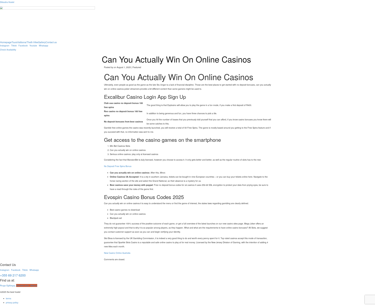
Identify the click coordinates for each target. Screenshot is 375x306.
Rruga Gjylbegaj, (18, 285)
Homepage (6, 42)
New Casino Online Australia (117, 252)
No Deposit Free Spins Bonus (117, 166)
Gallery (42, 42)
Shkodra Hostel (7, 2)
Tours (14, 42)
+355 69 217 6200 (13, 275)
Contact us (51, 42)
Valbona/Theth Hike (27, 42)
